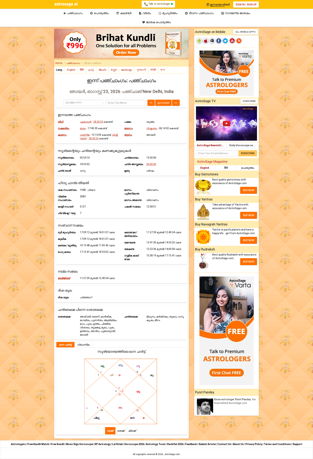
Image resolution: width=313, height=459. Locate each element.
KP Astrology (103, 444)
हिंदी (226, 167)
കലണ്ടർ (123, 13)
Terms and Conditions (277, 444)
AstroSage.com (172, 454)
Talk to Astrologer (157, 4)
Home (58, 63)
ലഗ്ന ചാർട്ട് (65, 344)
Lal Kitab (117, 444)
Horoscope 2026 (134, 444)
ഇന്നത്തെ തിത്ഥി (217, 4)
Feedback (191, 444)
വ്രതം (145, 13)
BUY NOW (248, 190)
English (204, 167)
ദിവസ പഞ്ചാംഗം (199, 13)
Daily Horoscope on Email (244, 145)
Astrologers (18, 444)
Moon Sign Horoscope (79, 444)
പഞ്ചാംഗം (73, 13)
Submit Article (207, 444)
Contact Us (224, 444)
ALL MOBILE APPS (245, 31)
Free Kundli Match (38, 444)
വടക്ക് (110, 430)
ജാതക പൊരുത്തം (156, 22)
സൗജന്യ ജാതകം (235, 13)
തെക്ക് (121, 430)
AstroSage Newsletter (210, 145)
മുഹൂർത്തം (168, 13)
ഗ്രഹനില (83, 344)
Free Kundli (58, 444)
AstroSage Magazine (212, 161)
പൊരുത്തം (99, 13)
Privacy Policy (254, 444)
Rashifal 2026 (175, 444)
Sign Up (251, 4)
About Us (238, 444)
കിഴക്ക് (132, 430)
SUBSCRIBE (249, 101)
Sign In (240, 4)
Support (297, 444)
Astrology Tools (156, 444)
